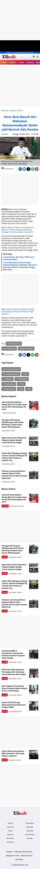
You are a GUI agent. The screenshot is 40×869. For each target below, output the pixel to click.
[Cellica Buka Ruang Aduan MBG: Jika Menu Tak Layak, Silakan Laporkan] (33, 754)
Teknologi (29, 827)
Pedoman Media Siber (23, 852)
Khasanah (10, 842)
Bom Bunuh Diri (13, 343)
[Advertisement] (20, 20)
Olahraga (29, 831)
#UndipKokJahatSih (11, 374)
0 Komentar (9, 169)
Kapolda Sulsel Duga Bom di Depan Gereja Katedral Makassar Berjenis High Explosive (18, 311)
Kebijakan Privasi (13, 855)
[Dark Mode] (34, 56)
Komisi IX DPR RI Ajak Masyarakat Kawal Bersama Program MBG (14, 704)
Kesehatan (10, 838)
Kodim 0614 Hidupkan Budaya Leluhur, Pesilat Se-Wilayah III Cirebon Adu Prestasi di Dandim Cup (14, 457)
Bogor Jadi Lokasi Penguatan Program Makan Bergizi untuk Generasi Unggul (14, 440)
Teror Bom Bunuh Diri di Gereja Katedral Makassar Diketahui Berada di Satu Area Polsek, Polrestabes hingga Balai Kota (20, 266)
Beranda (4, 110)
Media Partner (27, 855)
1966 (21, 389)
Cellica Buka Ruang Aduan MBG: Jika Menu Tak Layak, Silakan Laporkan (13, 753)
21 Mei (21, 384)
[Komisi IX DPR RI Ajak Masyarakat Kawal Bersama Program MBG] (33, 706)
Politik (21, 62)
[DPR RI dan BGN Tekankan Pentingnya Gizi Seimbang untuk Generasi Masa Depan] (33, 673)
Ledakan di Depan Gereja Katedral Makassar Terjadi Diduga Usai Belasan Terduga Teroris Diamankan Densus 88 (17, 229)
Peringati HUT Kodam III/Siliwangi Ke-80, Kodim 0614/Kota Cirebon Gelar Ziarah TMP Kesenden (13, 423)
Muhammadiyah (26, 348)
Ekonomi (30, 62)
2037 (29, 389)
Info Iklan (19, 859)
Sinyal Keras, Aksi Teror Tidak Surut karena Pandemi (18, 258)
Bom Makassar (9, 348)
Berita (5, 557)
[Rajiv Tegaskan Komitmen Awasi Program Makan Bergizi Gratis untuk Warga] (33, 689)
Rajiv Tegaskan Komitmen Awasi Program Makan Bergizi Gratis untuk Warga (14, 688)
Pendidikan (30, 823)
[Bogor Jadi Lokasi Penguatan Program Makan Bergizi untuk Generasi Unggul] (33, 441)
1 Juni (25, 374)
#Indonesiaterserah (11, 369)
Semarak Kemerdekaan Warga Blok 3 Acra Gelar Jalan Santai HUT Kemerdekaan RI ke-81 (14, 405)
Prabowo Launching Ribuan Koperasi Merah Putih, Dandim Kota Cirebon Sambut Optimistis (14, 474)
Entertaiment (29, 834)
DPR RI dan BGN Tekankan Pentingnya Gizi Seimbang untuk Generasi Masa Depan (14, 672)
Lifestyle (30, 838)
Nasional (13, 62)
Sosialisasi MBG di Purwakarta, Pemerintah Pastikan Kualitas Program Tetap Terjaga (13, 654)
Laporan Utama (16, 110)
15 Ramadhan (8, 384)
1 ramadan (7, 379)
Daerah (4, 62)
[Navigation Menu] (37, 56)
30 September (9, 389)
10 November (21, 379)
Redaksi (4, 134)
